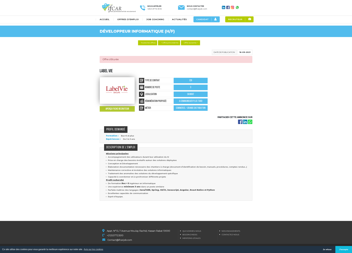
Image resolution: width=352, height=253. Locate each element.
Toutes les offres (148, 43)
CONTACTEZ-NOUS (230, 234)
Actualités (179, 19)
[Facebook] (240, 121)
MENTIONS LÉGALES (191, 238)
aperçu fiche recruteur (117, 109)
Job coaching (155, 19)
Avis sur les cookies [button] (93, 249)
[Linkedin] (245, 121)
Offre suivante (191, 43)
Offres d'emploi (128, 19)
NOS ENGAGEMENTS (231, 231)
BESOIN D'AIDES (189, 234)
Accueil (105, 19)
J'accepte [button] (343, 249)
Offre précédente (169, 43)
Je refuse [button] (327, 249)
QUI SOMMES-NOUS (191, 231)
